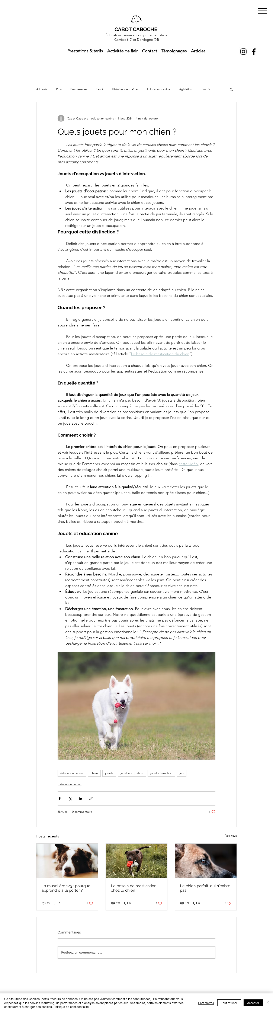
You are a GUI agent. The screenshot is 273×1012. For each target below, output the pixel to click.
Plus (203, 89)
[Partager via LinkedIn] (80, 798)
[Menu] (262, 10)
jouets (109, 773)
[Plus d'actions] (212, 118)
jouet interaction (161, 773)
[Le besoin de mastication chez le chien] (136, 861)
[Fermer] (267, 1003)
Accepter (253, 1003)
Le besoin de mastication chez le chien (134, 888)
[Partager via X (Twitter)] (70, 798)
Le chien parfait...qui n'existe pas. (205, 888)
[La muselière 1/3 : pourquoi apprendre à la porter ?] (67, 861)
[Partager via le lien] (91, 798)
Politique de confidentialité (71, 1007)
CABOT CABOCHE (136, 29)
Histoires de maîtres (125, 89)
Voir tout (231, 835)
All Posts (42, 89)
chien (94, 773)
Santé (99, 89)
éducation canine (71, 773)
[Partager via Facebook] (60, 798)
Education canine (158, 89)
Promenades (78, 89)
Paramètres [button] (206, 1003)
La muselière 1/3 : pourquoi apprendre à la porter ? (66, 888)
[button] (231, 89)
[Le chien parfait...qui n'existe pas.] (206, 861)
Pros (59, 89)
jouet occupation (132, 773)
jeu (182, 773)
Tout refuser (229, 1003)
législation (185, 89)
